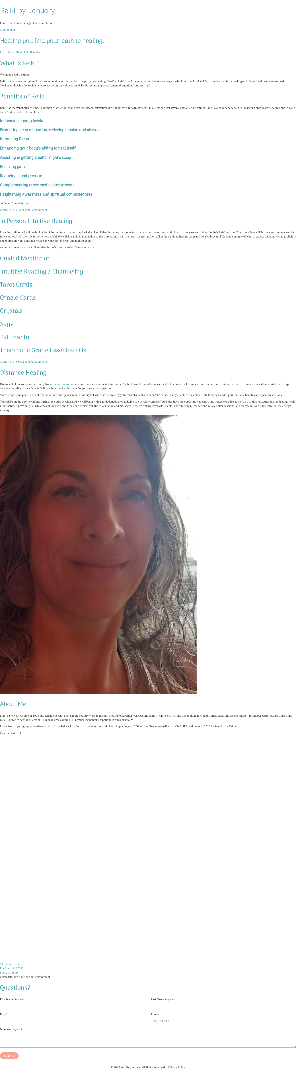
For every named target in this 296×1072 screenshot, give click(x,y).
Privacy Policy (176, 1067)
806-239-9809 (9, 972)
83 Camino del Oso (11, 964)
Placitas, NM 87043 (11, 968)
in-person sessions (61, 384)
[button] (7, 29)
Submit (9, 1055)
